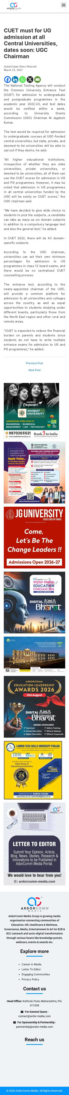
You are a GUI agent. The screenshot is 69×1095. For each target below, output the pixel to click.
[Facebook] (7, 79)
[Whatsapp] (22, 79)
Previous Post (34, 363)
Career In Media (31, 964)
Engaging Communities (36, 974)
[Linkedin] (15, 79)
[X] (30, 79)
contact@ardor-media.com (34, 1016)
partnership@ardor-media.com (34, 1026)
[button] (63, 5)
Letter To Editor (31, 969)
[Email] (37, 79)
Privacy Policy (30, 979)
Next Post (35, 370)
